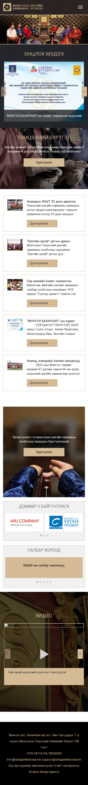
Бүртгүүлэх (44, 162)
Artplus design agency (44, 772)
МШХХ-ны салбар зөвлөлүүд (44, 565)
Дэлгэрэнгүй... (40, 223)
